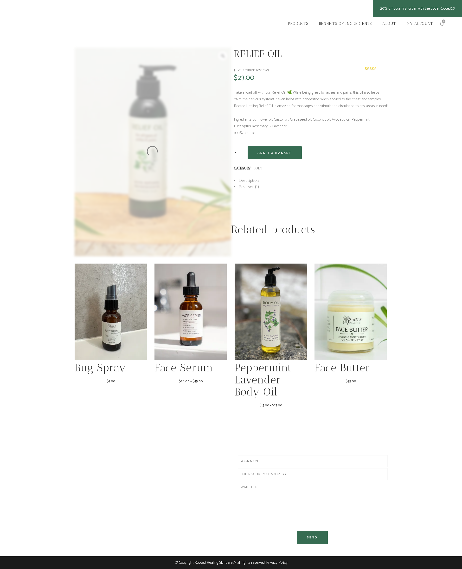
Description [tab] (249, 180)
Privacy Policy (277, 562)
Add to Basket (274, 153)
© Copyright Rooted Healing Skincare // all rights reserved (220, 562)
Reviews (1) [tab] (249, 186)
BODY (257, 168)
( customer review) (251, 70)
